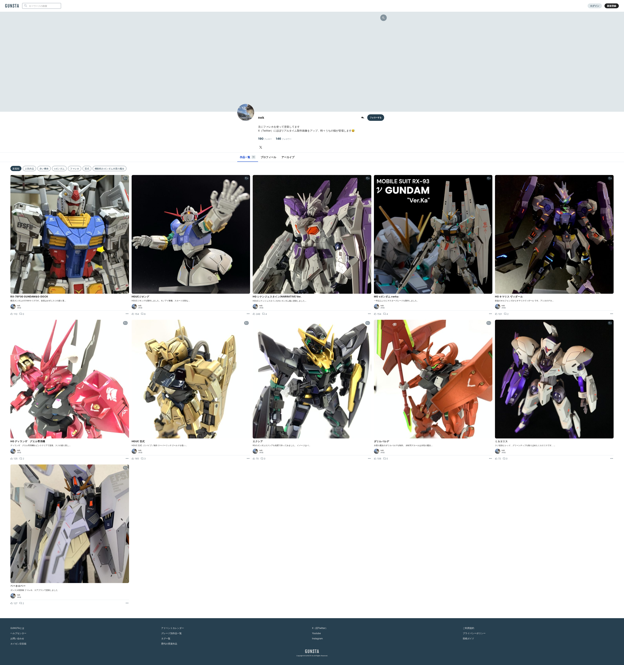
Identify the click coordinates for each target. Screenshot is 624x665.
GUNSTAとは (17, 628)
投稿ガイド (468, 638)
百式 (87, 168)
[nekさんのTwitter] (261, 147)
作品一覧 (247, 157)
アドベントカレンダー (172, 628)
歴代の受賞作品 (169, 643)
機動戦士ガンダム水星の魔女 (109, 168)
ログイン (594, 5)
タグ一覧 (165, 638)
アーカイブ (287, 157)
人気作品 (29, 168)
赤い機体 (44, 168)
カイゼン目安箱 (18, 643)
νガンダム (59, 168)
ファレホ (74, 168)
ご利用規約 (468, 628)
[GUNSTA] (12, 6)
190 (265, 138)
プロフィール (268, 157)
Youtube (316, 633)
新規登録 (611, 5)
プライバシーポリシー (474, 633)
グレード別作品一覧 (171, 633)
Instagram (317, 638)
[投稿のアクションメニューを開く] (127, 314)
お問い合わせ (17, 638)
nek (18, 305)
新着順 (16, 168)
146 (284, 138)
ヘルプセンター (18, 633)
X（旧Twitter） (320, 628)
